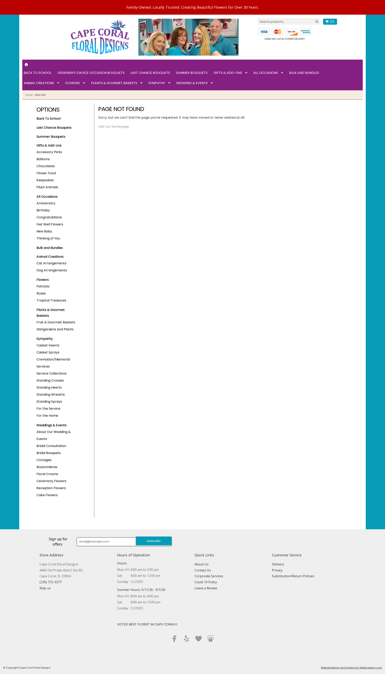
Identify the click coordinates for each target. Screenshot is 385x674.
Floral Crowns (47, 474)
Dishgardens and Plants (55, 329)
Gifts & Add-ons (228, 72)
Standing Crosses (50, 380)
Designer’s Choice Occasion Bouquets (91, 72)
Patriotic (43, 286)
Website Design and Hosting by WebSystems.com (351, 667)
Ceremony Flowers (51, 481)
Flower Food (46, 173)
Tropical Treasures (51, 300)
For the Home (47, 415)
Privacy (277, 570)
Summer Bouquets (192, 72)
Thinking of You (48, 238)
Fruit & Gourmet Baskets (55, 322)
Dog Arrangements (51, 270)
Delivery (278, 564)
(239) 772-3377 (51, 582)
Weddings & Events (51, 425)
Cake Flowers (47, 495)
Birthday (43, 210)
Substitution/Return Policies (293, 576)
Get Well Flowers (49, 224)
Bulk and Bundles (304, 72)
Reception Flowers (51, 488)
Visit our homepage (113, 126)
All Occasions (265, 72)
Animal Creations (39, 83)
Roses (41, 293)
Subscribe (154, 541)
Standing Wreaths (50, 394)
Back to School (38, 72)
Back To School (48, 118)
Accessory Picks (49, 152)
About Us (202, 564)
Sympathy (156, 83)
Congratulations (49, 217)
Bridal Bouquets (48, 453)
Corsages (44, 460)
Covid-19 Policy (206, 582)
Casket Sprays (47, 352)
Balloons (43, 159)
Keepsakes (45, 180)
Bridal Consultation (51, 446)
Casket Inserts (47, 345)
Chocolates (45, 166)
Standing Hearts (49, 387)
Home (28, 95)
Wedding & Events (192, 83)
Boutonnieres (46, 467)
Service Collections (51, 373)
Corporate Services (209, 576)
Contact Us (203, 570)
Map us (45, 588)
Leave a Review (206, 588)
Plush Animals (47, 187)
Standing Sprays (49, 401)
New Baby (44, 231)
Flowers (72, 83)
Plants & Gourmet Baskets (114, 83)
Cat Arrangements (51, 263)
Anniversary (45, 203)
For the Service (48, 408)
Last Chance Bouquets (150, 72)
